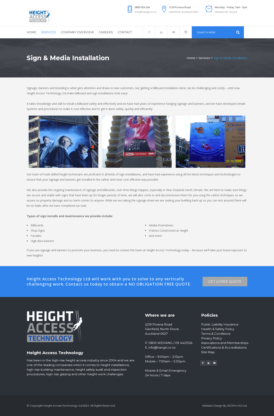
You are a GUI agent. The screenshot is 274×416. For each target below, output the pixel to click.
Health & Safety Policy (217, 329)
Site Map (208, 352)
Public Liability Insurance (219, 324)
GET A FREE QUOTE (225, 282)
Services (204, 58)
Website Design (212, 405)
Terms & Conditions (215, 334)
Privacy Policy (211, 338)
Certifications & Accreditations (224, 347)
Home (191, 58)
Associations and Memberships (224, 343)
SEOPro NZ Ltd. (237, 405)
